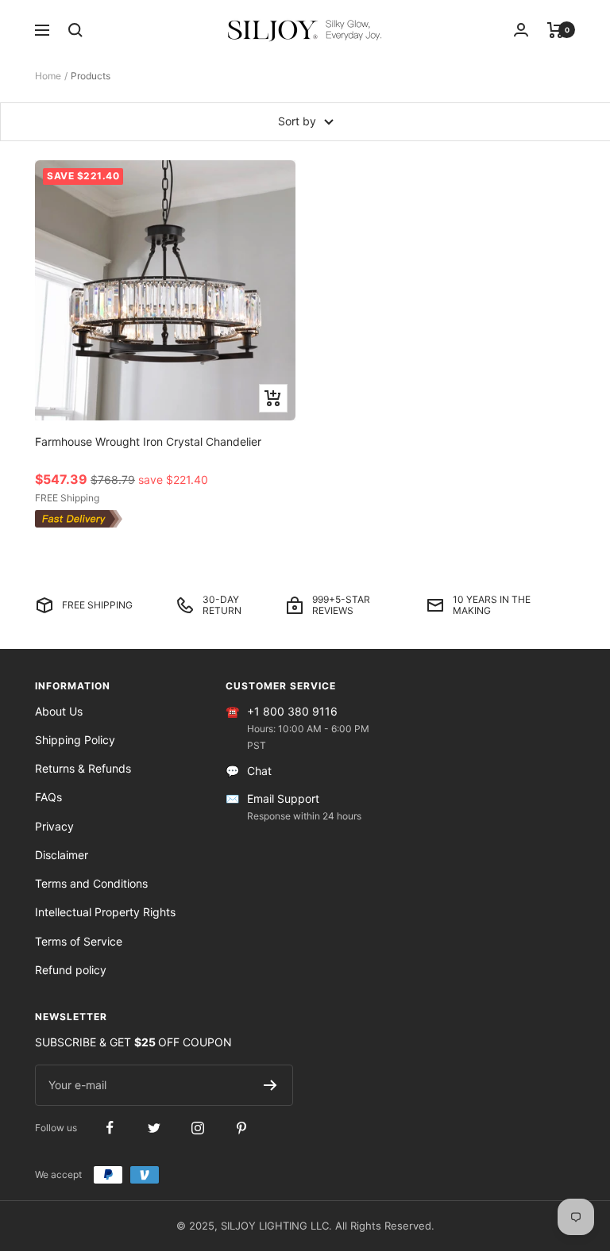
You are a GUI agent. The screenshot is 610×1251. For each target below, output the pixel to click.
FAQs (48, 797)
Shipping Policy (75, 739)
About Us (59, 711)
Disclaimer (61, 855)
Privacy (54, 826)
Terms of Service (78, 941)
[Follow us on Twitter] (154, 1127)
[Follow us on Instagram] (197, 1127)
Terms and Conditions (91, 883)
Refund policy (70, 970)
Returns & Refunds (83, 768)
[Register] (270, 1085)
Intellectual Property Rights (105, 912)
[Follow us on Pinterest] (241, 1127)
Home (48, 76)
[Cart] (555, 30)
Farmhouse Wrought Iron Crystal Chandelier (148, 441)
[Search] (75, 30)
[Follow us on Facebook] (110, 1127)
